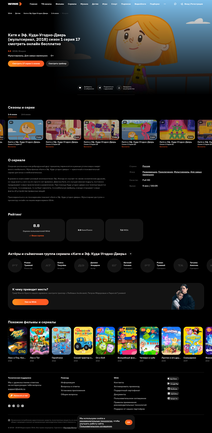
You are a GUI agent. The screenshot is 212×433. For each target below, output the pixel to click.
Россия (146, 166)
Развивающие (150, 172)
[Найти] (175, 4)
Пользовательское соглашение (96, 426)
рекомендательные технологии (96, 421)
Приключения (165, 172)
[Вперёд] (208, 130)
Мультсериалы (181, 172)
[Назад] (4, 130)
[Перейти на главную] (15, 4)
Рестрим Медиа (70, 428)
